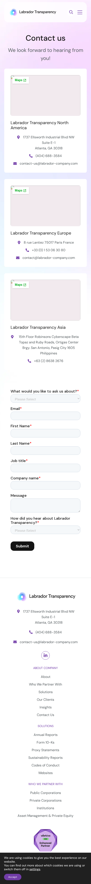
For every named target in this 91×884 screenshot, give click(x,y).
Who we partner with (45, 784)
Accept (12, 877)
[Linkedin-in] (45, 655)
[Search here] (71, 12)
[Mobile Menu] (80, 12)
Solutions (46, 726)
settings (34, 869)
